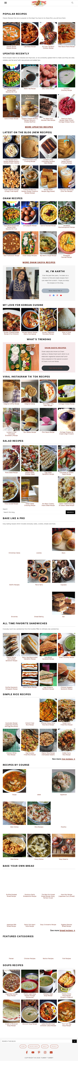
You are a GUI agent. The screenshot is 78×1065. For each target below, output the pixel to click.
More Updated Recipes (39, 127)
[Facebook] (26, 1052)
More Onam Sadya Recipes (39, 262)
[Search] (74, 1041)
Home (23, 1046)
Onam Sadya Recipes (55, 348)
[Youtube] (33, 1052)
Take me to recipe (55, 368)
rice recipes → (68, 759)
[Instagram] (45, 1052)
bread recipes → (67, 930)
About (45, 1046)
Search (5, 509)
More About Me (54, 291)
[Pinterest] (39, 1052)
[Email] (51, 1052)
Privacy (54, 1046)
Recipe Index (34, 1046)
